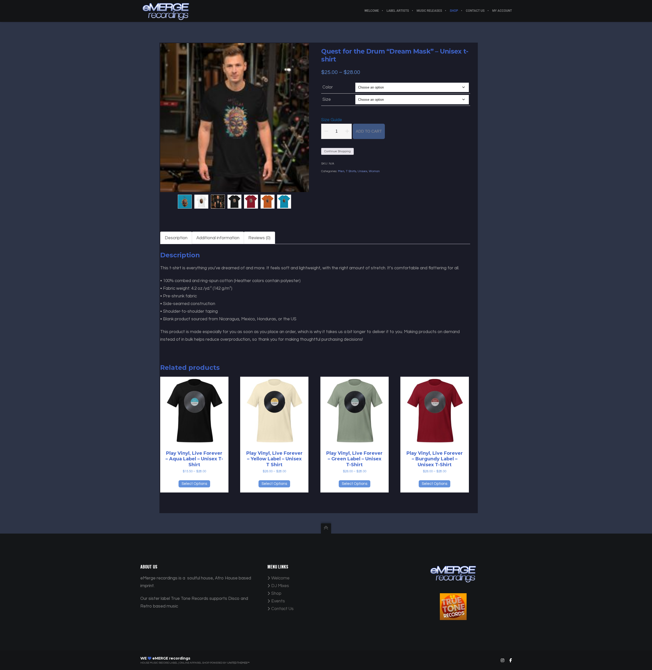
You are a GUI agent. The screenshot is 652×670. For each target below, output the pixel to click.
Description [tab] (176, 238)
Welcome (280, 578)
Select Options (194, 484)
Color (327, 87)
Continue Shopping (337, 151)
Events (278, 601)
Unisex (362, 171)
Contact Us (282, 608)
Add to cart (369, 131)
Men (341, 171)
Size (326, 99)
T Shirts (351, 171)
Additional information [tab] (217, 238)
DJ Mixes (280, 586)
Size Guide (331, 120)
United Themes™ (238, 663)
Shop (276, 593)
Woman (374, 171)
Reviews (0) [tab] (259, 238)
